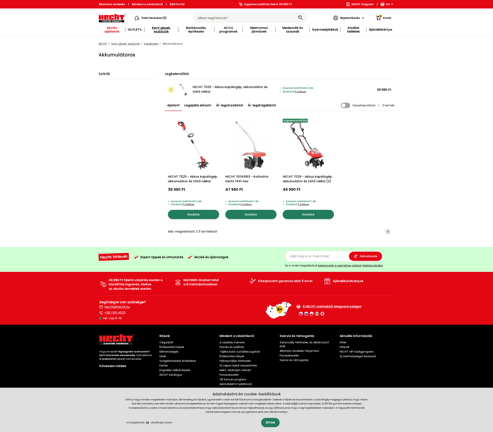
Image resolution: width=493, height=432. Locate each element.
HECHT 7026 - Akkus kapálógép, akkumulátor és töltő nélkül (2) (308, 178)
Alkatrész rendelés (112, 4)
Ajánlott (173, 105)
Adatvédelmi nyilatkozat (236, 384)
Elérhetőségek (168, 352)
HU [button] (388, 4)
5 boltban (300, 91)
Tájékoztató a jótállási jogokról (240, 352)
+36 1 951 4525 (115, 312)
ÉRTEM (270, 422)
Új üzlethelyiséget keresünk (358, 356)
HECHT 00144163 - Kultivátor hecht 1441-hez (247, 178)
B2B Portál (177, 4)
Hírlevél (344, 347)
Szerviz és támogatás (294, 360)
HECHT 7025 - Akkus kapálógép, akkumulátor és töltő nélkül (230, 89)
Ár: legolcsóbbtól (229, 105)
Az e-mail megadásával (334, 265)
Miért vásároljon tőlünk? (235, 370)
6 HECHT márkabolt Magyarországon (332, 306)
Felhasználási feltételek (235, 361)
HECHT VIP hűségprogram (357, 352)
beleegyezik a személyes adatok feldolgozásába (350, 265)
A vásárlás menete (232, 342)
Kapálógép (151, 44)
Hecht (103, 44)
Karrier (163, 365)
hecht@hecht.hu (117, 307)
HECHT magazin (362, 4)
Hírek (162, 356)
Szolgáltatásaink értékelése (177, 361)
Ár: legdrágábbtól (262, 105)
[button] (150, 18)
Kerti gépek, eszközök (126, 44)
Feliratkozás (368, 256)
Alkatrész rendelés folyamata (299, 351)
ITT (295, 403)
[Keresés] (300, 18)
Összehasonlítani (363, 105)
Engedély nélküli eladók (174, 370)
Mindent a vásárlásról (147, 4)
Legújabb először (197, 105)
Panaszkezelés (229, 375)
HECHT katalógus (170, 375)
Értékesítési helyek (171, 347)
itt (147, 422)
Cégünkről (166, 342)
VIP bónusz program (233, 379)
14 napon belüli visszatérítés (238, 365)
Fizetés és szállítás (232, 347)
